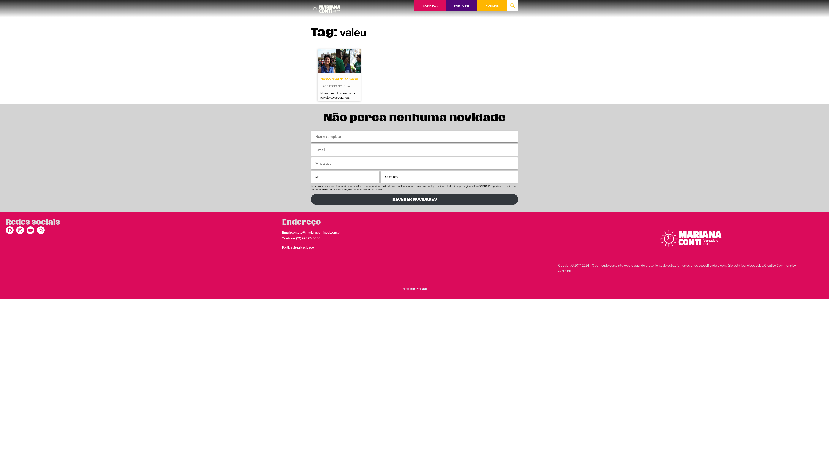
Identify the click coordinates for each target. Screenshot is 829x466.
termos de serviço (339, 189)
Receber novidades (414, 199)
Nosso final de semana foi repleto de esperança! (337, 95)
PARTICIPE (461, 5)
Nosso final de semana (339, 79)
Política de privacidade (298, 247)
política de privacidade (434, 186)
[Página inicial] (327, 7)
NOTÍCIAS (492, 5)
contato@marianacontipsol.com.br (316, 232)
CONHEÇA (430, 5)
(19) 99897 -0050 (308, 238)
